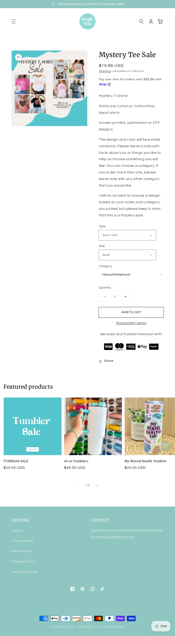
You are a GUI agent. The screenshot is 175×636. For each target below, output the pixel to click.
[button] (14, 21)
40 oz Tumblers (76, 461)
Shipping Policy (23, 561)
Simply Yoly (67, 627)
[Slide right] (81, 89)
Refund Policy (22, 551)
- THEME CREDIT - (86, 627)
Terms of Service (24, 571)
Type (102, 226)
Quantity (105, 287)
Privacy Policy (22, 540)
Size (102, 246)
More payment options (131, 323)
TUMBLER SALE (15, 461)
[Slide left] (17, 89)
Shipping (105, 71)
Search (17, 530)
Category (105, 266)
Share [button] (108, 360)
